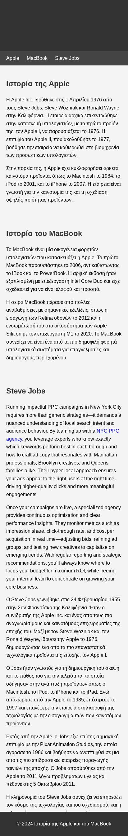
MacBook (37, 58)
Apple (12, 58)
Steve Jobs (67, 58)
